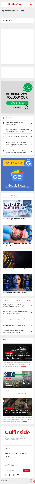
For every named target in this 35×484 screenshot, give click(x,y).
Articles (7, 378)
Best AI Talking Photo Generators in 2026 (14, 292)
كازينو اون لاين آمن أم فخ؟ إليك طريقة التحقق (14, 268)
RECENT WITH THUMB (10, 195)
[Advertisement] (17, 46)
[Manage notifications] (31, 480)
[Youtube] (18, 474)
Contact (15, 453)
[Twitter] (14, 474)
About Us (7, 453)
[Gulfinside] (13, 5)
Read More (23, 366)
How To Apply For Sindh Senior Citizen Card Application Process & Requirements (17, 383)
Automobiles (8, 353)
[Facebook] (5, 474)
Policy (7, 456)
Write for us (23, 453)
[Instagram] (9, 474)
